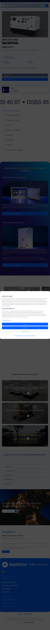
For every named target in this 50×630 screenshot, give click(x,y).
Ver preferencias (25, 331)
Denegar (25, 327)
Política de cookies (18, 335)
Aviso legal (33, 335)
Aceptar (25, 324)
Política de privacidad (27, 335)
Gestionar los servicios (7, 320)
